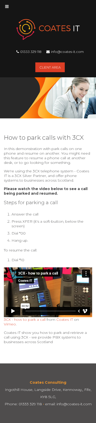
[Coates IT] (48, 38)
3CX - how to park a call (25, 319)
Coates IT (64, 319)
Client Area (50, 67)
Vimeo (10, 324)
